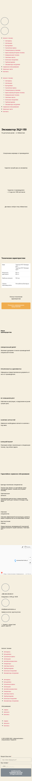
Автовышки (8, 43)
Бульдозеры (9, 45)
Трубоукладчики (10, 62)
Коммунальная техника (12, 55)
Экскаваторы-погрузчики (12, 64)
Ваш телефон (4, 763)
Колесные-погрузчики (11, 60)
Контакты (6, 71)
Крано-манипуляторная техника (14, 52)
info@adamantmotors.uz (8, 609)
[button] (16, 76)
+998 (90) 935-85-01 (7, 594)
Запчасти (6, 712)
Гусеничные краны (10, 48)
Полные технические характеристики (16, 298)
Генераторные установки (12, 50)
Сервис (6, 710)
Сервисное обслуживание (11, 67)
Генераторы (7, 663)
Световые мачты (10, 57)
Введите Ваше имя (6, 756)
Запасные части (8, 69)
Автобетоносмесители (10, 661)
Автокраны (8, 41)
